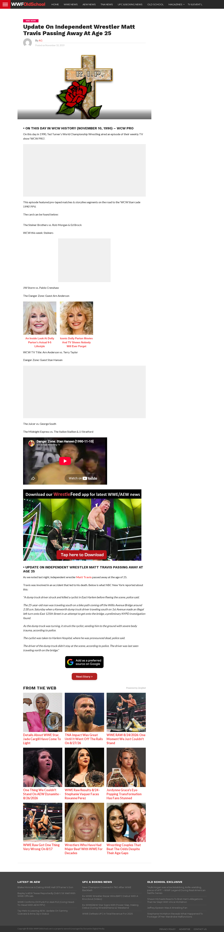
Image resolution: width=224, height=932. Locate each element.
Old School (155, 4)
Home (55, 4)
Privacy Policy (167, 929)
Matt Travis (84, 577)
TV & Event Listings (199, 4)
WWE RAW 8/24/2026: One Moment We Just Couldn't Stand (126, 739)
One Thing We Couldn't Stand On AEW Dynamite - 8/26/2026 (42, 794)
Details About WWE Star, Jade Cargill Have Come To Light (42, 739)
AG (40, 40)
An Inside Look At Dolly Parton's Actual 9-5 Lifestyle (39, 342)
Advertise (184, 929)
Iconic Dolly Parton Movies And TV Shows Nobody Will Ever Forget (76, 342)
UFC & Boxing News (130, 4)
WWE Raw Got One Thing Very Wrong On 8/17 (41, 847)
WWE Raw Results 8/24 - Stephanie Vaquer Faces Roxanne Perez (82, 794)
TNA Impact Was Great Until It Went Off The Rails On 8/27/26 (84, 739)
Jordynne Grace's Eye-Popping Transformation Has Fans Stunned (124, 794)
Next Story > (84, 676)
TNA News (107, 4)
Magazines (175, 4)
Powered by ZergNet (136, 688)
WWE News (71, 4)
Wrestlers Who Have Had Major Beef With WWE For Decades (84, 849)
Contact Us (200, 929)
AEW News (89, 4)
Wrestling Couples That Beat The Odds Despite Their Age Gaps (124, 849)
